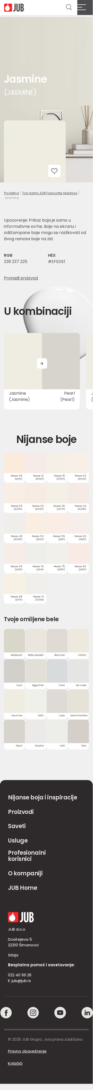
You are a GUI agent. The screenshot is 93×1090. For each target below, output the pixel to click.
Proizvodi (21, 812)
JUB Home (22, 888)
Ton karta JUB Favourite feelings (49, 193)
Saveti (17, 826)
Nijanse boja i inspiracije (42, 797)
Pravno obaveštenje (27, 1051)
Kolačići (15, 1063)
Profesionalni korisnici (27, 856)
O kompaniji (25, 873)
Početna (11, 193)
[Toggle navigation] (85, 7)
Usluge (18, 841)
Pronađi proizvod (21, 278)
